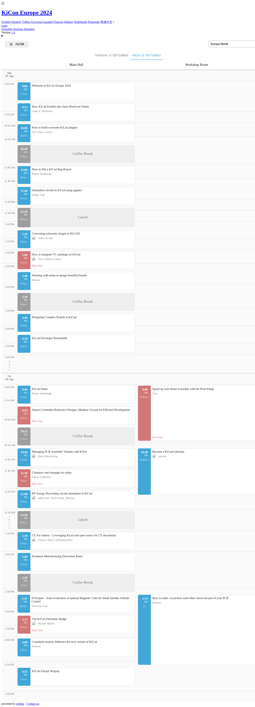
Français (58, 22)
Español (48, 22)
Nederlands (80, 22)
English (5, 22)
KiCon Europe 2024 (26, 12)
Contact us (33, 703)
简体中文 (106, 22)
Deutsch (16, 22)
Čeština (26, 22)
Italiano (68, 22)
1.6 (13, 32)
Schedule (7, 29)
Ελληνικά (37, 22)
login (4, 25)
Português (94, 22)
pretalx (20, 703)
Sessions (18, 29)
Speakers (29, 29)
